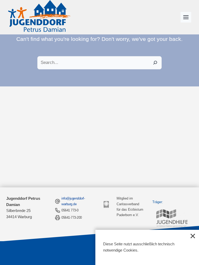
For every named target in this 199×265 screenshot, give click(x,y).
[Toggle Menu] (186, 17)
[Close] (193, 236)
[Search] (155, 62)
